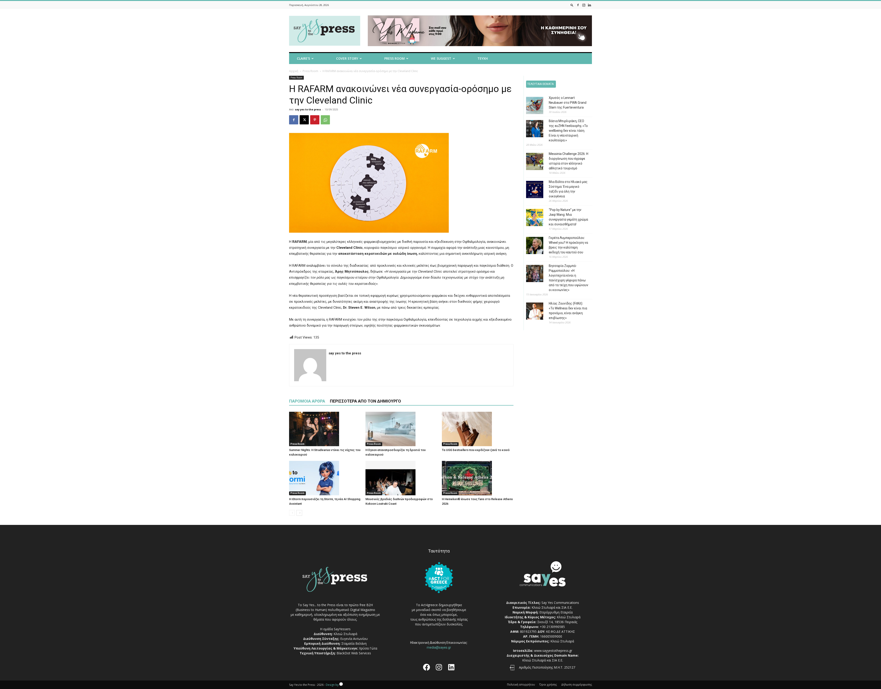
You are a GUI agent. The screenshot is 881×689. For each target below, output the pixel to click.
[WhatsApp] (325, 119)
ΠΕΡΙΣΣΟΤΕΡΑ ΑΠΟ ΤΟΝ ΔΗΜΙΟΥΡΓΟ (365, 401)
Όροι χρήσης (548, 684)
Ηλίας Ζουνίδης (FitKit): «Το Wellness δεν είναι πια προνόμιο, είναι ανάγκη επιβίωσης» (568, 311)
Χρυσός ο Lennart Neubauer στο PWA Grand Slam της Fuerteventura (567, 102)
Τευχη (482, 58)
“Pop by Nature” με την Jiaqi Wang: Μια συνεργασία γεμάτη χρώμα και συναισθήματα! (568, 217)
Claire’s (303, 58)
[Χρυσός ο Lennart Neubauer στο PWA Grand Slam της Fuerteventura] (531, 106)
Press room (394, 58)
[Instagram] (583, 5)
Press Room (310, 71)
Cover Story (347, 58)
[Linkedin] (589, 5)
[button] (572, 5)
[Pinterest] (314, 119)
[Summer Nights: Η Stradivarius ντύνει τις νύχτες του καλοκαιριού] (325, 429)
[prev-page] (292, 513)
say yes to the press (308, 109)
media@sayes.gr (439, 647)
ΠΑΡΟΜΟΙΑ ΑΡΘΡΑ (307, 401)
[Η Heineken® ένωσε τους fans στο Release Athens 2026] (477, 478)
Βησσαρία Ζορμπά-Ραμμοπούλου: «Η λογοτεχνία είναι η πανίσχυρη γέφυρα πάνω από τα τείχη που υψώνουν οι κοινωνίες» (568, 278)
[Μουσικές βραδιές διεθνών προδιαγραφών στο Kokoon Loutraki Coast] (401, 478)
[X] (304, 119)
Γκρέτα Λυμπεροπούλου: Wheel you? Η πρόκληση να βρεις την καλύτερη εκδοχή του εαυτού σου (568, 245)
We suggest (441, 58)
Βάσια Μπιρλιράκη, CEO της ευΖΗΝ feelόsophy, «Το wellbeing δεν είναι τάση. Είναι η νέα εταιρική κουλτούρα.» (568, 130)
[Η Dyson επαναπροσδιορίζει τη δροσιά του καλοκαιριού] (401, 429)
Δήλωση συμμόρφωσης (576, 684)
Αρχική (293, 71)
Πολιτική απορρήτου (521, 684)
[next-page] (299, 513)
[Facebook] (577, 5)
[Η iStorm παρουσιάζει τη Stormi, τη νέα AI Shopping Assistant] (325, 478)
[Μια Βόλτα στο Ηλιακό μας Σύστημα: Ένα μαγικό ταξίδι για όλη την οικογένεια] (531, 190)
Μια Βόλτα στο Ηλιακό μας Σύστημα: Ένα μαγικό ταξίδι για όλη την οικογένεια (568, 189)
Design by (332, 685)
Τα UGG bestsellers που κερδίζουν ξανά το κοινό (476, 450)
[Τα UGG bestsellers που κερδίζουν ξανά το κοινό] (477, 429)
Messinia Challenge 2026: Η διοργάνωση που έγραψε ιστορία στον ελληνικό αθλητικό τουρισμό (568, 161)
